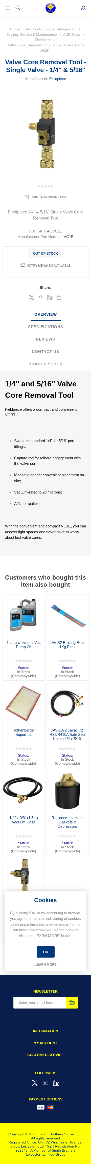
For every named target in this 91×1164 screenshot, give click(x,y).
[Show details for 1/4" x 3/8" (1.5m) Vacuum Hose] (23, 791)
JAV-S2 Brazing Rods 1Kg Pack (67, 644)
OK (45, 952)
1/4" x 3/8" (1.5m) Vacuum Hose (23, 820)
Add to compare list (49, 197)
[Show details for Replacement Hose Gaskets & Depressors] (67, 791)
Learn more (46, 964)
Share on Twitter (31, 297)
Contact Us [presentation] (45, 351)
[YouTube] (45, 1083)
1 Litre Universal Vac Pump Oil (24, 644)
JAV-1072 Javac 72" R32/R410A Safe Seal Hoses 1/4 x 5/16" (67, 734)
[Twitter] (35, 1083)
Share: (45, 287)
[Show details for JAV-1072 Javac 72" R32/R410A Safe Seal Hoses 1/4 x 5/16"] (67, 703)
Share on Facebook (41, 297)
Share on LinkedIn (50, 297)
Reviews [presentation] (45, 339)
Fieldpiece (57, 78)
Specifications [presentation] (45, 327)
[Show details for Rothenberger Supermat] (23, 703)
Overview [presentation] (45, 314)
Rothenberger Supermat (23, 732)
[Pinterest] (56, 1083)
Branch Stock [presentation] (46, 364)
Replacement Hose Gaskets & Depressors (67, 822)
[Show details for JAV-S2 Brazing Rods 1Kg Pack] (67, 616)
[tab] (45, 314)
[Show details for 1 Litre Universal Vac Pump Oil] (23, 616)
